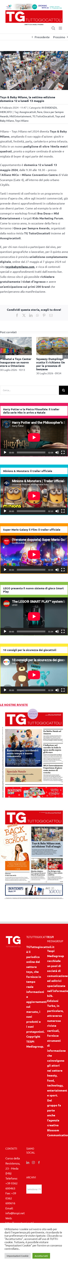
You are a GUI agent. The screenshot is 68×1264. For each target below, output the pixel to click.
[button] (2, 356)
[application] (34, 437)
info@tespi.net (15, 1213)
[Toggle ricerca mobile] (53, 28)
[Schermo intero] (63, 452)
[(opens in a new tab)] (34, 808)
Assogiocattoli (27, 111)
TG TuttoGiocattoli (43, 116)
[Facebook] (39, 1162)
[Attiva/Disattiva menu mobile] (61, 28)
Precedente (42, 37)
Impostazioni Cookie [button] (17, 1255)
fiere (39, 111)
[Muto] (57, 452)
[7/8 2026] (34, 709)
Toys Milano (21, 120)
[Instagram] (33, 1162)
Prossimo (59, 37)
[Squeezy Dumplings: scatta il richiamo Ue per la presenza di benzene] (52, 339)
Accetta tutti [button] (41, 1255)
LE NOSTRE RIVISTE (14, 705)
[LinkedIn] (27, 1162)
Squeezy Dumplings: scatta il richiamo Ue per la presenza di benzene (50, 364)
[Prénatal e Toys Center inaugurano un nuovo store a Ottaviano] (16, 339)
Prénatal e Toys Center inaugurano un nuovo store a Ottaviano (15, 362)
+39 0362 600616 (10, 1198)
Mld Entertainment (20, 116)
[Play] (5, 452)
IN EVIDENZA (49, 107)
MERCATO (6, 111)
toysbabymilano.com (19, 267)
